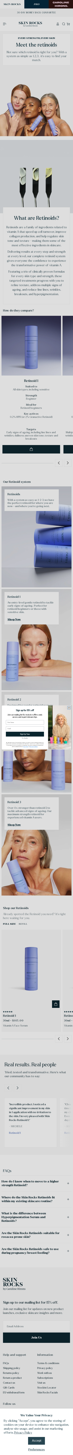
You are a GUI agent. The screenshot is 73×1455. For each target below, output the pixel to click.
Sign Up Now (25, 734)
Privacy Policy (23, 1432)
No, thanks (25, 738)
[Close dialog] (69, 707)
